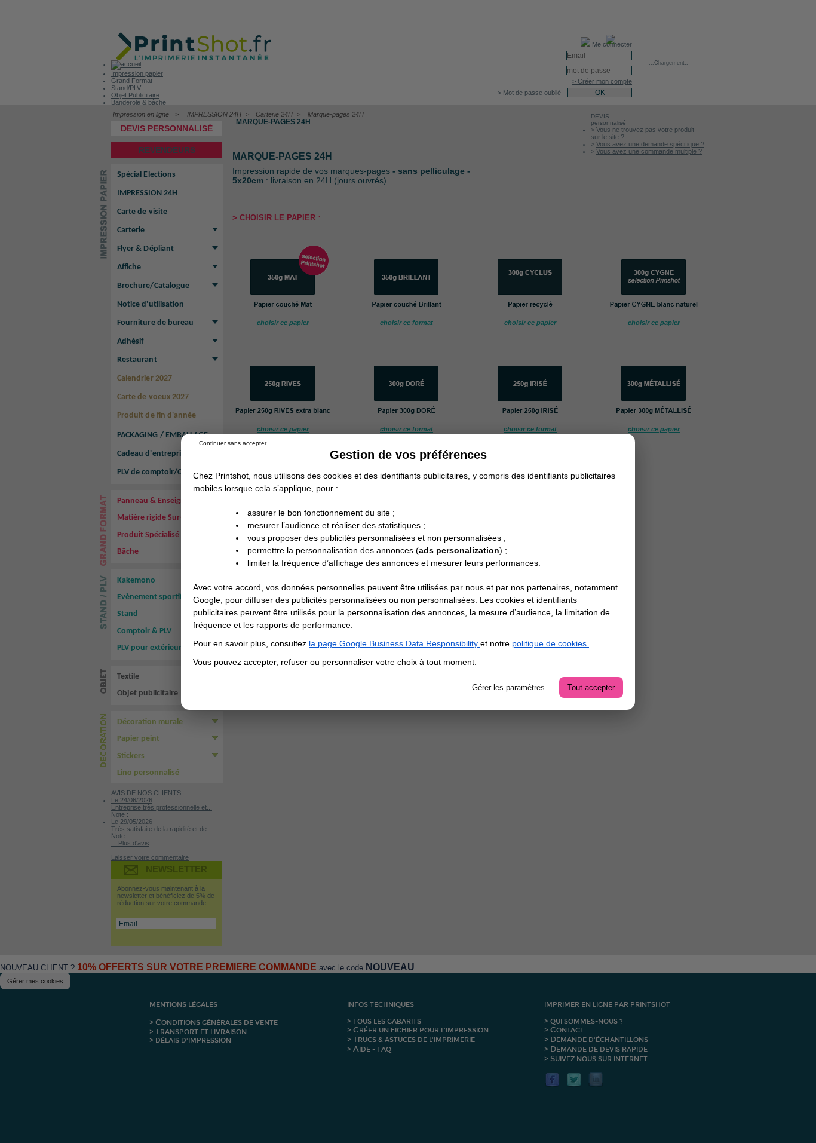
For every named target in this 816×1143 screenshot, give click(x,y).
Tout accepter (591, 687)
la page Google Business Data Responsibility (394, 643)
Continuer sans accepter (232, 443)
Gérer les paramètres (508, 687)
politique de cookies (550, 643)
